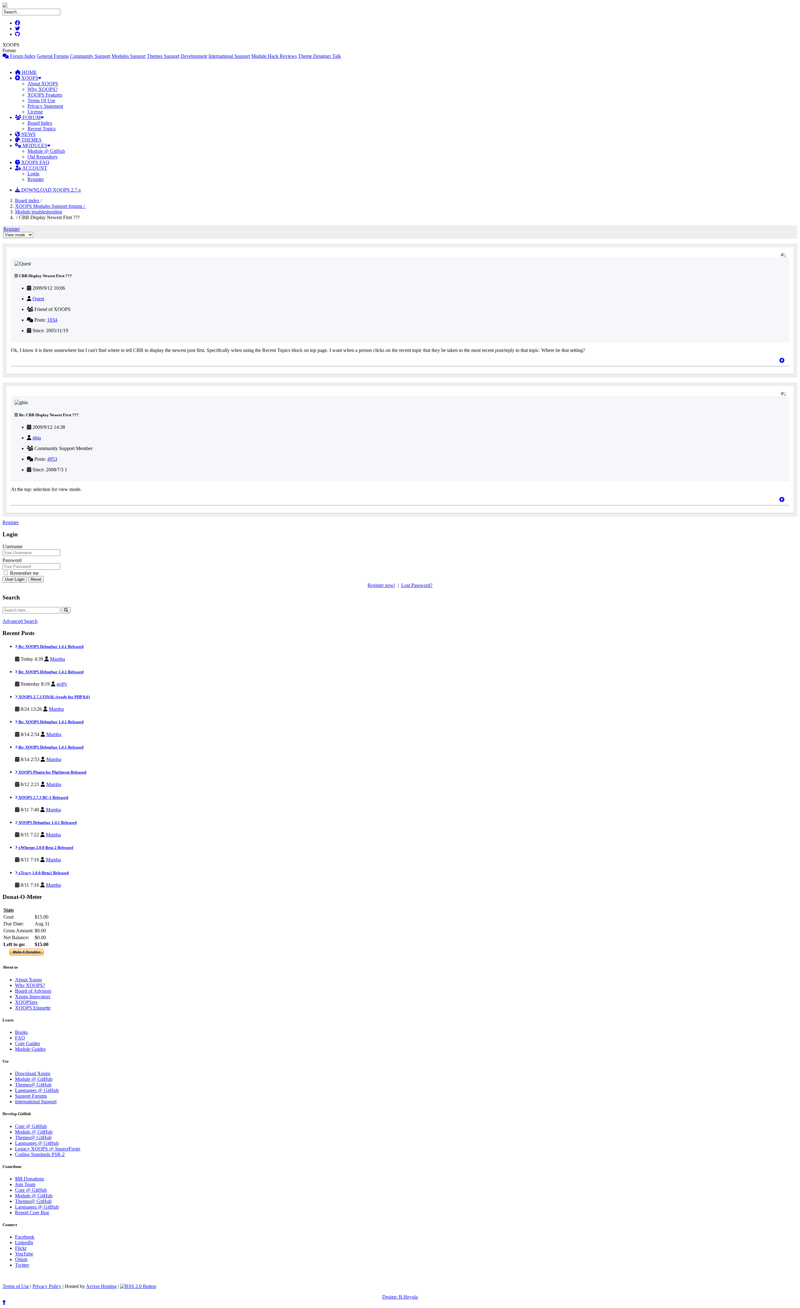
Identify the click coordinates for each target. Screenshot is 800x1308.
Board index (27, 200)
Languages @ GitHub (37, 1090)
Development (194, 56)
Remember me (24, 573)
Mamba (57, 659)
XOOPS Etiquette (33, 1007)
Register (36, 179)
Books (21, 1032)
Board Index (40, 123)
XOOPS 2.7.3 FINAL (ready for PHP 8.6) (54, 696)
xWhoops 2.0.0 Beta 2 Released (45, 847)
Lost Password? (416, 585)
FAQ (20, 1037)
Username (12, 546)
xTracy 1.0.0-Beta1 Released (43, 872)
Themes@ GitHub (33, 1084)
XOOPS (29, 78)
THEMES (31, 140)
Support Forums (31, 1096)
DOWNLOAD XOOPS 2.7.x (50, 190)
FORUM (31, 117)
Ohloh (21, 1259)
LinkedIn (24, 1242)
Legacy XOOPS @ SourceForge (47, 1148)
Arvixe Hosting (101, 1286)
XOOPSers (26, 1002)
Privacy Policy (46, 1286)
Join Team (25, 1184)
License (35, 111)
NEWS (28, 134)
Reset (36, 579)
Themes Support (163, 56)
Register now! (381, 585)
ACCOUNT (34, 168)
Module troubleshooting (38, 211)
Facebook (24, 1237)
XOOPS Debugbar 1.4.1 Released (47, 822)
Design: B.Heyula (400, 1297)
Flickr (21, 1248)
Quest (38, 298)
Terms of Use (15, 1286)
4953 (52, 459)
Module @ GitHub (46, 151)
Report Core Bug (32, 1212)
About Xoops (28, 979)
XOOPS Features (45, 95)
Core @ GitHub (31, 1126)
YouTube (24, 1253)
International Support (229, 56)
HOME (29, 72)
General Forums (53, 56)
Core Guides (27, 1043)
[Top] (781, 360)
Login (33, 173)
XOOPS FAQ (34, 162)
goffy (62, 684)
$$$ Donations (29, 1178)
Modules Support (129, 56)
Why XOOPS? (43, 89)
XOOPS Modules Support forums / (50, 206)
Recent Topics (42, 128)
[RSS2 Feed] (138, 1286)
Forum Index (22, 56)
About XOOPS (43, 83)
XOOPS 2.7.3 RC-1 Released (43, 797)
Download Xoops (32, 1073)
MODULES (34, 145)
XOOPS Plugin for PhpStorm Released (52, 772)
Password (12, 560)
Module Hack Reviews (274, 56)
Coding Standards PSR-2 (40, 1154)
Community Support (90, 56)
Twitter (22, 1265)
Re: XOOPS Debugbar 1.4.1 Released (50, 646)
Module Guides (30, 1049)
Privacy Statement (45, 106)
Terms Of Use (41, 100)
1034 (52, 320)
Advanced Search (20, 621)
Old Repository (43, 156)
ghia (36, 437)
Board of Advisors (33, 991)
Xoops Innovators (32, 996)
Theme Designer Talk (319, 56)
